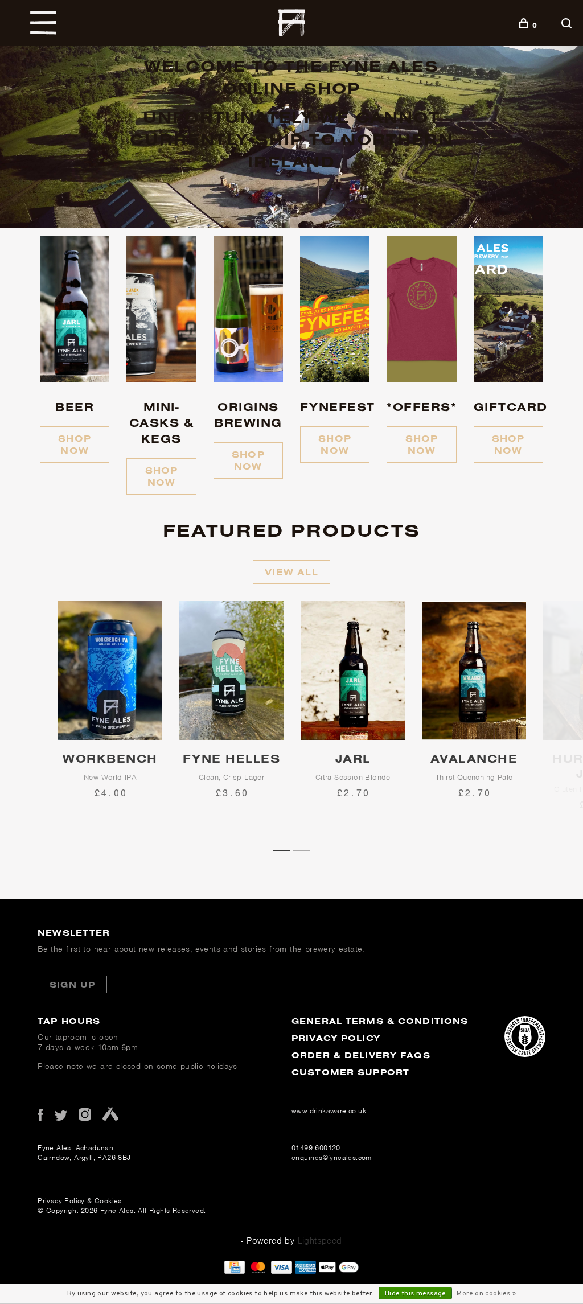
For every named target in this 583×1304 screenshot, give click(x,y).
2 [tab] (305, 849)
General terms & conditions (380, 1020)
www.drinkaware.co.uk (329, 1110)
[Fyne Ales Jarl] (353, 670)
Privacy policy (336, 1037)
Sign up (72, 984)
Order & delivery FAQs (361, 1055)
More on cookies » (486, 1293)
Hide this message (415, 1293)
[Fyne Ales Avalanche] (474, 670)
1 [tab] (285, 849)
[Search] (567, 25)
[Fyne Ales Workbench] (110, 670)
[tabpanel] (110, 721)
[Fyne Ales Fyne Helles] (231, 670)
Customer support (350, 1072)
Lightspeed (320, 1241)
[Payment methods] (234, 1271)
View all (291, 572)
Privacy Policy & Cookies (80, 1201)
